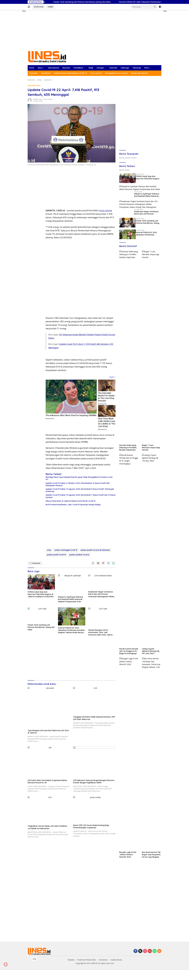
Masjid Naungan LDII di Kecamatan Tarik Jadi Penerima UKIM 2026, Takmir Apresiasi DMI (100, 632)
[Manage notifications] (6, 964)
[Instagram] (145, 951)
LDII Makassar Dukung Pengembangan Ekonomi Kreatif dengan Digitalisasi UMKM (93, 781)
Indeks (50, 7)
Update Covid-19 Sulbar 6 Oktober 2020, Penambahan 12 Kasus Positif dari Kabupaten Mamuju (78, 484)
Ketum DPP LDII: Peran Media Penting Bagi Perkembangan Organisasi (91, 826)
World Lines (38, 7)
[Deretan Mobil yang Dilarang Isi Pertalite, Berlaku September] (129, 346)
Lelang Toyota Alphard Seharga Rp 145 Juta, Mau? (150, 651)
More (146, 68)
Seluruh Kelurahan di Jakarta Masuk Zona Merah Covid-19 (70, 501)
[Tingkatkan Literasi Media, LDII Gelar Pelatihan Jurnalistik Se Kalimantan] (49, 810)
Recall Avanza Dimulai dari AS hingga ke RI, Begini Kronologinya (128, 651)
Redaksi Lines (37, 99)
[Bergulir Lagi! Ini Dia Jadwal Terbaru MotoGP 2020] (129, 753)
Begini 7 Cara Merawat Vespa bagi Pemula (151, 447)
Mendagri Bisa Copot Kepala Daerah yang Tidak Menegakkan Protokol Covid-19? (79, 478)
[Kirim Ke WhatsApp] (113, 563)
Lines (49, 550)
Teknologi (137, 68)
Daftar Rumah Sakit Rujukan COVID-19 (70, 73)
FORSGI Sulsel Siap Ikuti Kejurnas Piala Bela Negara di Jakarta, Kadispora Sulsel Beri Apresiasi (41, 594)
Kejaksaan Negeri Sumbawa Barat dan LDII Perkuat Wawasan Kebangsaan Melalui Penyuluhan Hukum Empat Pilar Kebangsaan (101, 594)
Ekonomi (66, 68)
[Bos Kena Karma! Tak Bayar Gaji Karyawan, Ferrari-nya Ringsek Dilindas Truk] (151, 753)
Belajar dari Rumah (139, 73)
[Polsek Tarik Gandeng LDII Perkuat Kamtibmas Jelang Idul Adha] (41, 615)
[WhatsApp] (154, 951)
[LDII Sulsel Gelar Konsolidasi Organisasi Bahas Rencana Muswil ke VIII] (49, 762)
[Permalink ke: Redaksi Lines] (30, 100)
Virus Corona (96, 73)
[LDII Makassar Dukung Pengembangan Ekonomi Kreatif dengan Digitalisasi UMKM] (94, 762)
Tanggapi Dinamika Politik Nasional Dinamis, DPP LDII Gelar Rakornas (94, 718)
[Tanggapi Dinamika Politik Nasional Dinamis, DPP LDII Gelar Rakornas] (94, 700)
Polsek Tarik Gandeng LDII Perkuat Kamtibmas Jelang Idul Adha (48, 2)
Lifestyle (100, 68)
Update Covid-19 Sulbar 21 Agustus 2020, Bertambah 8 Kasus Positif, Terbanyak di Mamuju (80, 490)
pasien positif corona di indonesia (95, 550)
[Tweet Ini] (98, 563)
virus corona (105, 210)
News (40, 68)
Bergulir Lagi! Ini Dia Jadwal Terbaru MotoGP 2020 (127, 854)
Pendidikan (78, 68)
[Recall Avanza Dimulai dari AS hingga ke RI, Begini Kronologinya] (129, 550)
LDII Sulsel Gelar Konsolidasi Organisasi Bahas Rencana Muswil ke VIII (47, 781)
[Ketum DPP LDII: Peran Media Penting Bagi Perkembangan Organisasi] (94, 809)
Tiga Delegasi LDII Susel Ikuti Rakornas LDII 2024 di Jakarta (48, 731)
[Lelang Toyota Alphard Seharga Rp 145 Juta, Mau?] (151, 550)
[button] (154, 7)
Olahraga (125, 68)
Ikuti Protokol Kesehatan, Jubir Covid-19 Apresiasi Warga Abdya (73, 504)
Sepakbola (46, 73)
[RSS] (159, 951)
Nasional (31, 85)
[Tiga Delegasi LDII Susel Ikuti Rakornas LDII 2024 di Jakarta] (49, 707)
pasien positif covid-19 (56, 555)
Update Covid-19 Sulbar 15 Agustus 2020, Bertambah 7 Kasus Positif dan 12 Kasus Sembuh (80, 496)
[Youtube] (150, 951)
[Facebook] (135, 951)
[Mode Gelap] (160, 7)
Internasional (53, 68)
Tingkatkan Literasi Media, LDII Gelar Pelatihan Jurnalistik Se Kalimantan (47, 827)
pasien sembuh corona (79, 555)
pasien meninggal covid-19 (66, 550)
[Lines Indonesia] (47, 56)
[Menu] (29, 7)
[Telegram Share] (108, 563)
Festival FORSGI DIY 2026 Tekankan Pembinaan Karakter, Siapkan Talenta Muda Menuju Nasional (129, 2)
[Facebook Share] (93, 563)
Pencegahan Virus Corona (116, 73)
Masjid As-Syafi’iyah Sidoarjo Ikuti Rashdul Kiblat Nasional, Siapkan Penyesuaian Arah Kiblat (70, 599)
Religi (91, 68)
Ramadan (33, 73)
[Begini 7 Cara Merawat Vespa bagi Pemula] (151, 346)
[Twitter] (140, 951)
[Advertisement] (18, 48)
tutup (24, 11)
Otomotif (113, 68)
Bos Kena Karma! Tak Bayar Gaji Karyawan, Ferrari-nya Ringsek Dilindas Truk (151, 854)
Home (31, 68)
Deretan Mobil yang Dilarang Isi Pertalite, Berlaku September (128, 447)
